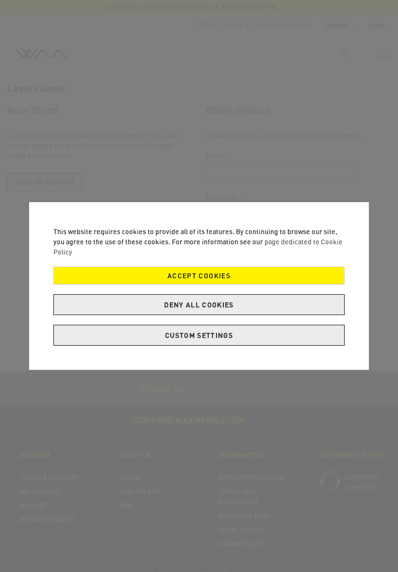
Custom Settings (199, 335)
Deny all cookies (199, 305)
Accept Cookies (199, 275)
